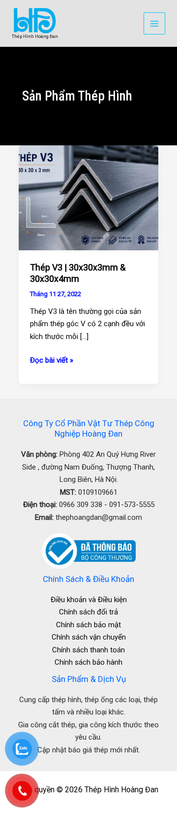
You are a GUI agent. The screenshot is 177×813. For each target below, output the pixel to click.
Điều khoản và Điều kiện (89, 599)
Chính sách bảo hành (88, 662)
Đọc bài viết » (51, 359)
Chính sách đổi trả (88, 612)
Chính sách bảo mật (88, 624)
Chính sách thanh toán (88, 649)
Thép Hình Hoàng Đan (35, 36)
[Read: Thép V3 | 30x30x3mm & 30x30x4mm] (88, 197)
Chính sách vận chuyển (89, 637)
